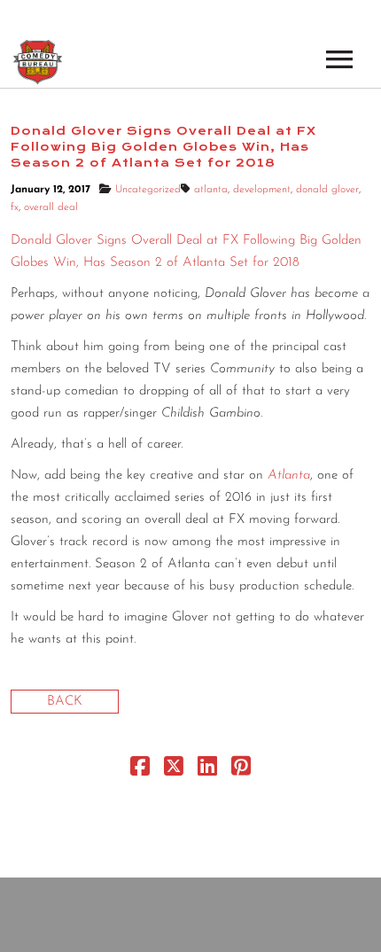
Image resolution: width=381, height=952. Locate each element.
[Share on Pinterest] (241, 770)
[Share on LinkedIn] (207, 770)
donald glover (327, 189)
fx (15, 207)
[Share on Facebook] (140, 770)
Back (64, 701)
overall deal (51, 207)
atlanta (211, 189)
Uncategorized (148, 189)
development (262, 189)
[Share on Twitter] (173, 770)
